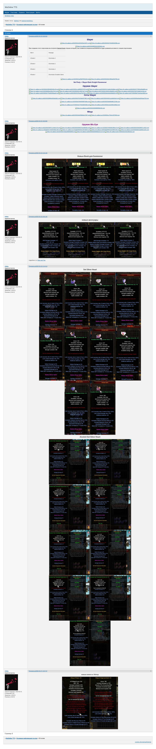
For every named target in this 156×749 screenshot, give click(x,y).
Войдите (16, 20)
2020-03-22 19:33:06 (41, 121)
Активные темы (9, 15)
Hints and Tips (41, 260)
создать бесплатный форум (143, 742)
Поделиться (32, 36)
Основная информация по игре (26, 24)
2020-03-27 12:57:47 (41, 671)
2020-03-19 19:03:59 (41, 36)
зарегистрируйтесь (27, 20)
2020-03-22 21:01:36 (41, 153)
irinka (6, 36)
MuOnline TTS (10, 24)
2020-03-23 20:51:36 (41, 216)
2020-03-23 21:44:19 (41, 266)
